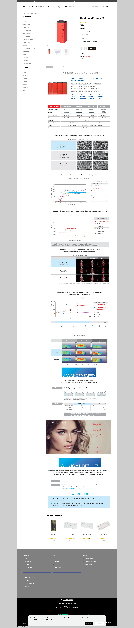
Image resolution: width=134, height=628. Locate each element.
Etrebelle (25, 90)
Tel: (62, 600)
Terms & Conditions (90, 561)
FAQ (36, 6)
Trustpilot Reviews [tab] (69, 66)
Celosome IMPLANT (53, 536)
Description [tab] (49, 66)
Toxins (24, 21)
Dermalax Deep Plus (87, 536)
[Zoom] (48, 45)
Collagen (25, 60)
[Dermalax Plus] (103, 525)
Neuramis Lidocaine (70, 536)
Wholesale (58, 567)
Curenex (25, 84)
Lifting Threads (27, 42)
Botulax (25, 81)
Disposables (26, 51)
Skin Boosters (26, 36)
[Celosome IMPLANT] (53, 525)
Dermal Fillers (34, 13)
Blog (33, 6)
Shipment (57, 571)
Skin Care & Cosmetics (29, 48)
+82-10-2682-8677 (68, 600)
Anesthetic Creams (28, 39)
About (28, 6)
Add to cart (92, 48)
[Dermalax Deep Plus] (87, 525)
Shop (24, 6)
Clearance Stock (27, 63)
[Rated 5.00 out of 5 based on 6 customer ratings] (95, 22)
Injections (25, 45)
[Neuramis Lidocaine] (70, 525)
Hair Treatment (27, 33)
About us (57, 558)
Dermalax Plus (103, 536)
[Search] (48, 6)
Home (24, 13)
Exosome (25, 57)
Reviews (45, 6)
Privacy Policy (89, 558)
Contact (57, 564)
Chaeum (25, 78)
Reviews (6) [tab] (61, 66)
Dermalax (25, 87)
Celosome (25, 75)
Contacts (40, 6)
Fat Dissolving (27, 30)
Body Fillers (26, 27)
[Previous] (48, 32)
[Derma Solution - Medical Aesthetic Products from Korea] (67, 6)
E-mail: (67, 603)
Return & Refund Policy (91, 564)
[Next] (75, 32)
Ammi (24, 72)
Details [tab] (55, 66)
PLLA (24, 54)
